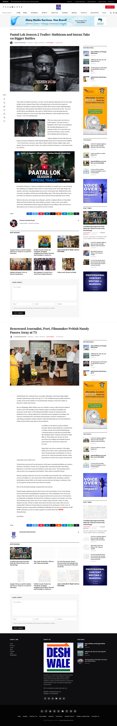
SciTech (84, 12)
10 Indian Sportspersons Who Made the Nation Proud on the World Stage (94, 228)
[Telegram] (4, 117)
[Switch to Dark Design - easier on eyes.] (111, 13)
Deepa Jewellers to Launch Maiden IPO (98, 154)
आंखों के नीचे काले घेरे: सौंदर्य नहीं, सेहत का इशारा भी (98, 78)
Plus (104, 12)
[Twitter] (4, 102)
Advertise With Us (91, 1)
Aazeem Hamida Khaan (20, 42)
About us (69, 1)
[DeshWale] (58, 7)
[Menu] (116, 13)
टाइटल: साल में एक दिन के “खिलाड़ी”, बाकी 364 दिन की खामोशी (68, 250)
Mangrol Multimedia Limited (66, 720)
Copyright (59, 716)
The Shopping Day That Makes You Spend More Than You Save (99, 69)
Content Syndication (80, 1)
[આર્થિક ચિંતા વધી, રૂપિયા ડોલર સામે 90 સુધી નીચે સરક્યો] (86, 61)
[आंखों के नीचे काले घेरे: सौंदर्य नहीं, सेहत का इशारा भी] (86, 79)
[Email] (4, 113)
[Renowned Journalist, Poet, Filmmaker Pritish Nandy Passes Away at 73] (44, 363)
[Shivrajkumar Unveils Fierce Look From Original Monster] (44, 264)
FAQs (19, 716)
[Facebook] (4, 99)
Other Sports (86, 232)
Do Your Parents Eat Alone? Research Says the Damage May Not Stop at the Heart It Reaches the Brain (98, 263)
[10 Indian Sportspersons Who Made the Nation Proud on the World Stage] (95, 218)
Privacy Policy (69, 716)
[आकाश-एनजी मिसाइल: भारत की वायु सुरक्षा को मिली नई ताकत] (86, 53)
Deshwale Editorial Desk (20, 336)
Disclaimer (42, 716)
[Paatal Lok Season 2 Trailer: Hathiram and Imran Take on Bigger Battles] (44, 68)
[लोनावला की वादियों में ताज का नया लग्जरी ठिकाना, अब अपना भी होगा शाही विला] (86, 163)
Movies (74, 12)
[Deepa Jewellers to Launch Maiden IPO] (86, 155)
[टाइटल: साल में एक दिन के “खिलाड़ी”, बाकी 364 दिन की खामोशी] (68, 242)
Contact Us (111, 1)
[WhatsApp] (4, 110)
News (25, 12)
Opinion (65, 12)
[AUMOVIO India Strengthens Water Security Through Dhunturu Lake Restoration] (86, 145)
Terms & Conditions (83, 716)
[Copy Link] (4, 121)
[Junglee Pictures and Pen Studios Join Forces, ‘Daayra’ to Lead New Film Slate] (21, 242)
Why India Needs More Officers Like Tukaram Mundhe (25, 1)
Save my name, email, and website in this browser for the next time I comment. (34, 308)
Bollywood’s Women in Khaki (66, 272)
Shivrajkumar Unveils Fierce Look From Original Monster (43, 273)
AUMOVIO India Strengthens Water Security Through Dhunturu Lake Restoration (98, 145)
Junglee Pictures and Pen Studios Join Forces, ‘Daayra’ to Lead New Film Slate (20, 251)
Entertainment (50, 42)
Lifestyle (54, 12)
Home (19, 12)
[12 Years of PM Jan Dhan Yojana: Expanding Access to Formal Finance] (86, 171)
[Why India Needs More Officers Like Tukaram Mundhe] (86, 253)
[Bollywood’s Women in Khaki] (68, 264)
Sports (44, 12)
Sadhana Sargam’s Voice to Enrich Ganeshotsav (18, 273)
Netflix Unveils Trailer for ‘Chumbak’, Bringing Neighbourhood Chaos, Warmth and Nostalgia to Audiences (44, 252)
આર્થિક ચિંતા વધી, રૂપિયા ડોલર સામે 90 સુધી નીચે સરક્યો (98, 60)
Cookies (51, 716)
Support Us (110, 7)
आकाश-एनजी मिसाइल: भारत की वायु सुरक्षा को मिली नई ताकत (98, 52)
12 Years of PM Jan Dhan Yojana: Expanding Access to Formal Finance (98, 171)
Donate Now (13, 655)
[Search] (114, 13)
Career (25, 716)
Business (34, 12)
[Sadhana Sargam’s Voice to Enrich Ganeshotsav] (21, 264)
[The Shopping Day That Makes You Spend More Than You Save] (86, 69)
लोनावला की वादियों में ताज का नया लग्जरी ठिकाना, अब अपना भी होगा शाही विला (98, 162)
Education (94, 12)
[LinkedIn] (4, 106)
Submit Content (102, 1)
